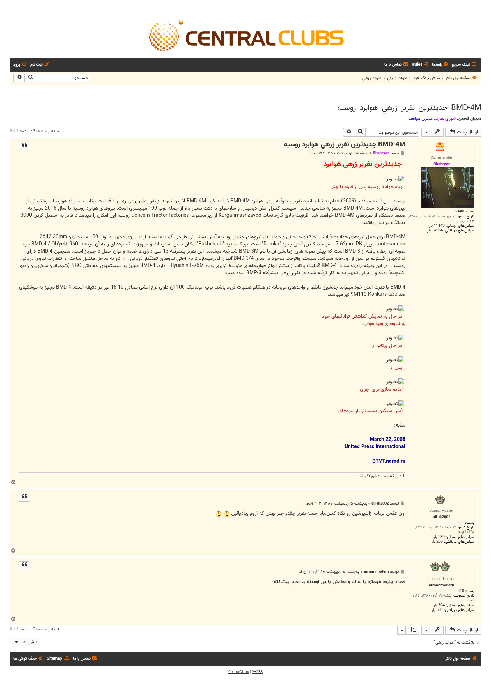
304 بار (439, 605)
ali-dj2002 (380, 503)
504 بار (437, 610)
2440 (459, 211)
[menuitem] (440, 65)
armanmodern (376, 572)
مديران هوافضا (420, 118)
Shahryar (381, 153)
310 (461, 591)
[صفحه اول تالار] (245, 35)
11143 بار (437, 226)
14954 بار (435, 230)
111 (461, 522)
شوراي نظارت (445, 118)
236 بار (437, 541)
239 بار (439, 537)
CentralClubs (238, 672)
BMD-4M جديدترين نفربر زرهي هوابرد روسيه (409, 107)
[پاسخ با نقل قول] (24, 146)
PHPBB (257, 672)
